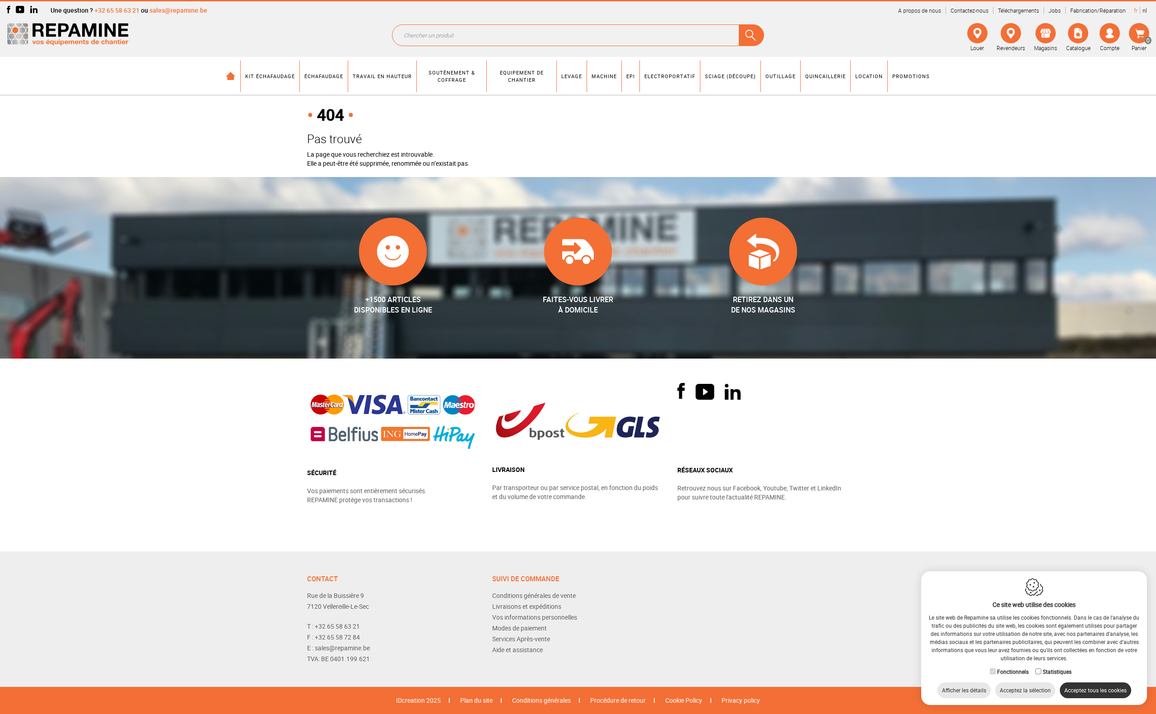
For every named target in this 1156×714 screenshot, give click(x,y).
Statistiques (1057, 671)
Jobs (1055, 10)
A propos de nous (919, 10)
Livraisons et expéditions (526, 606)
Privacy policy (741, 700)
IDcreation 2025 (418, 700)
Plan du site (476, 700)
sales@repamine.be (178, 10)
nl (1144, 10)
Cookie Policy (683, 700)
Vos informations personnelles (534, 617)
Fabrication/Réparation (1098, 10)
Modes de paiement (519, 628)
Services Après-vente (521, 639)
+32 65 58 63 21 (117, 10)
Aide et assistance (517, 649)
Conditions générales (541, 700)
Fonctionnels (1013, 671)
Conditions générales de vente (534, 595)
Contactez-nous (969, 10)
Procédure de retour (618, 700)
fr (1135, 10)
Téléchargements (1018, 10)
